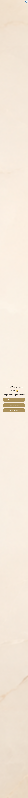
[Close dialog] (26, 1)
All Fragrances (14, 410)
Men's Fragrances (14, 405)
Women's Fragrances (14, 400)
